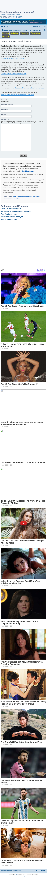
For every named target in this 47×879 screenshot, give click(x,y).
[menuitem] (6, 26)
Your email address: (7, 104)
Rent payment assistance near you (16, 211)
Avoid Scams (18, 17)
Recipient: (4, 99)
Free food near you (9, 214)
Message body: (5, 119)
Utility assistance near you (12, 217)
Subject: (3, 114)
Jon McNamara (28, 171)
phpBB (17, 874)
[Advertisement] (18, 5)
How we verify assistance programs (26, 197)
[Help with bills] (23, 22)
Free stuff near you (9, 220)
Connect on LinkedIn (11, 199)
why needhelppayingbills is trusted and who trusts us (26, 88)
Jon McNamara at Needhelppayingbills (13, 73)
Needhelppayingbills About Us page (12, 58)
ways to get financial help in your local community (17, 94)
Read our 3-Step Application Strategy (10, 14)
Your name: (4, 109)
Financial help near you (11, 209)
